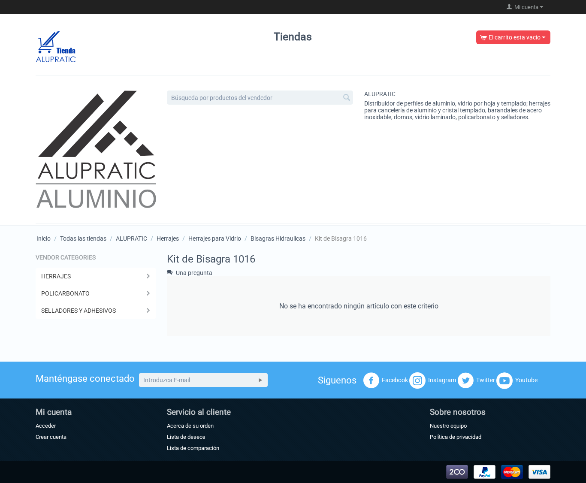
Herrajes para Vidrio (214, 238)
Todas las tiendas (83, 238)
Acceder (46, 426)
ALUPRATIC (380, 94)
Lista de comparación (193, 448)
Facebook (395, 380)
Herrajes (168, 238)
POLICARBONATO (65, 293)
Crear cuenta (51, 437)
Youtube (526, 380)
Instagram (442, 380)
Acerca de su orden (190, 426)
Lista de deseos (186, 437)
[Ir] (260, 380)
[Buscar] (346, 98)
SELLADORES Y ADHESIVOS (78, 310)
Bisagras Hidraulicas (278, 238)
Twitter (485, 380)
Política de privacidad (455, 437)
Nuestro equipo (448, 426)
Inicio (43, 238)
